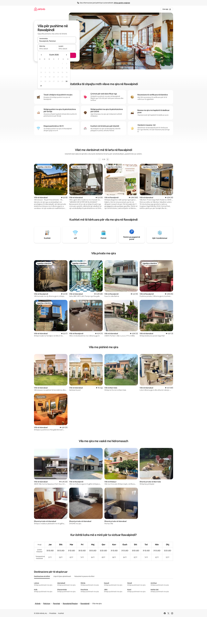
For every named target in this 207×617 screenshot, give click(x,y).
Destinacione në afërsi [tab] (42, 576)
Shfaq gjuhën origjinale (122, 3)
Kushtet (61, 613)
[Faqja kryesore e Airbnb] (39, 9)
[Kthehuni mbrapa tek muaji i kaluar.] (41, 54)
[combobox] (56, 41)
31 (41, 86)
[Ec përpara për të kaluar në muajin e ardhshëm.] (66, 54)
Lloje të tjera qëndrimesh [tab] (62, 576)
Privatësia (52, 613)
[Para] (107, 159)
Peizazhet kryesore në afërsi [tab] (84, 576)
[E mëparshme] (99, 159)
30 (66, 81)
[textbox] (47, 48)
